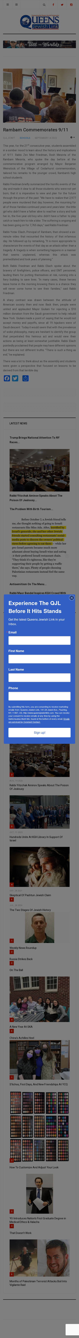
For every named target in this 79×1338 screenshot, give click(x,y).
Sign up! (39, 732)
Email (12, 632)
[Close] (71, 598)
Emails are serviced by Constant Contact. (39, 720)
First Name (16, 650)
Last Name (16, 669)
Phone (13, 688)
